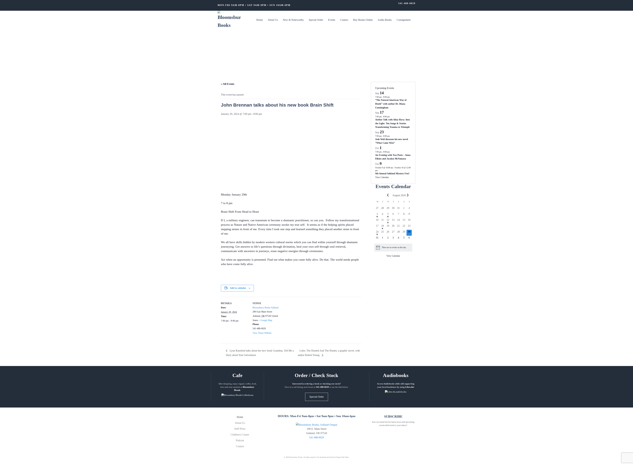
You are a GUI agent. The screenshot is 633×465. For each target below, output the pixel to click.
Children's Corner (240, 434)
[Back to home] (229, 20)
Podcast (240, 440)
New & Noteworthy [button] (293, 19)
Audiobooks (395, 375)
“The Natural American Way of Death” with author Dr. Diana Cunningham (391, 104)
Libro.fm (409, 387)
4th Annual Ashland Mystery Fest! (392, 173)
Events (331, 19)
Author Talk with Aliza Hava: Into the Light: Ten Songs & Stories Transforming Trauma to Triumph (392, 123)
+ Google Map (265, 320)
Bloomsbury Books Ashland (265, 307)
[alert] (393, 248)
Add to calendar (238, 288)
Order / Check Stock (316, 375)
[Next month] (408, 195)
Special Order (316, 19)
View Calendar (382, 177)
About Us (273, 19)
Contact (344, 19)
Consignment (403, 19)
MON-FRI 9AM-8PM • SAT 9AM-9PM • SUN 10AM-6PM (254, 5)
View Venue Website (262, 333)
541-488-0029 (406, 3)
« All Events (227, 84)
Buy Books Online (363, 19)
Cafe (237, 375)
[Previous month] (388, 195)
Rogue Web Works (342, 457)
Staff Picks (239, 428)
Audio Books (385, 19)
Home (259, 19)
